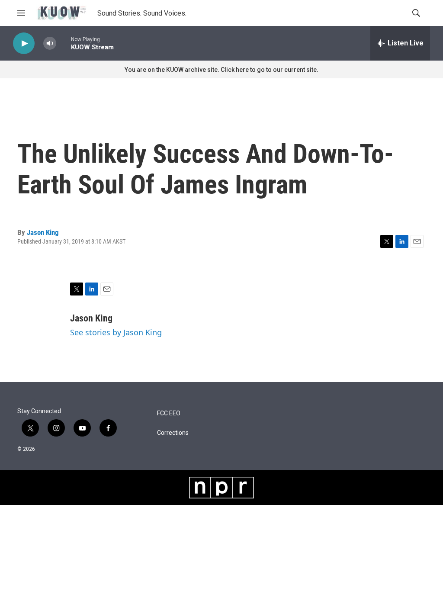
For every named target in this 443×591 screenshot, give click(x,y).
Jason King (43, 232)
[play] (24, 43)
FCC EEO (168, 413)
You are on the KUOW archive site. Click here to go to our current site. (221, 69)
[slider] (63, 43)
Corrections (173, 433)
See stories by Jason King (116, 332)
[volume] (49, 43)
